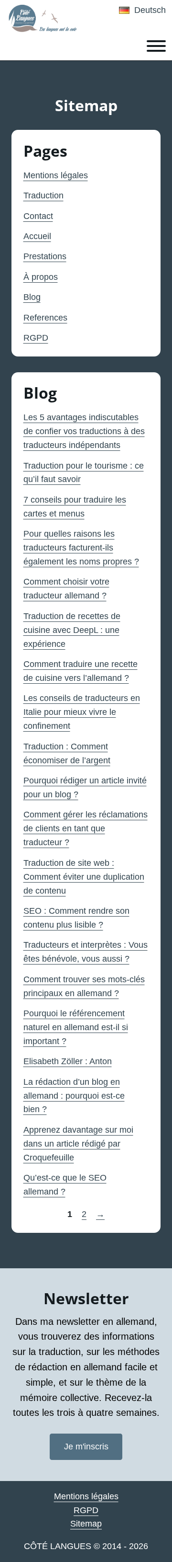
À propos (40, 277)
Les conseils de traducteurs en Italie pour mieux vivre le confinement (81, 712)
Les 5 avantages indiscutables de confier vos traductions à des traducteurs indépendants (84, 431)
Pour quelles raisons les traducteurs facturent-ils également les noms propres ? (81, 547)
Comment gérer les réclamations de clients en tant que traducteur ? (85, 828)
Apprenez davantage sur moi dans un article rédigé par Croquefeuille (78, 1143)
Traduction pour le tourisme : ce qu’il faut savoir (83, 472)
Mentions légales (55, 175)
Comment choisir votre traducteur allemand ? (66, 588)
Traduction (43, 195)
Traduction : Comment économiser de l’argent (66, 753)
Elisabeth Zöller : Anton (67, 1061)
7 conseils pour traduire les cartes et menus (74, 506)
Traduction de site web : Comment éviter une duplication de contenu (83, 877)
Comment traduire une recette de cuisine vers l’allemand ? (80, 671)
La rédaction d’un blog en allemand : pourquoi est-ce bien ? (74, 1095)
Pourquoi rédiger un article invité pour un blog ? (85, 787)
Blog (32, 297)
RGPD (35, 338)
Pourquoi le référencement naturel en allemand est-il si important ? (75, 1027)
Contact (38, 216)
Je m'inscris (86, 1446)
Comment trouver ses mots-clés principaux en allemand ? (84, 986)
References (45, 317)
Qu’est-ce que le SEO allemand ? (65, 1184)
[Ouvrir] (156, 46)
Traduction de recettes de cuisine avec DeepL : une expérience (71, 630)
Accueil (37, 236)
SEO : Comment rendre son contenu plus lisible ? (76, 918)
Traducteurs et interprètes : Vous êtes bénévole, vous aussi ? (85, 952)
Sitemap (86, 1523)
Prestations (44, 256)
